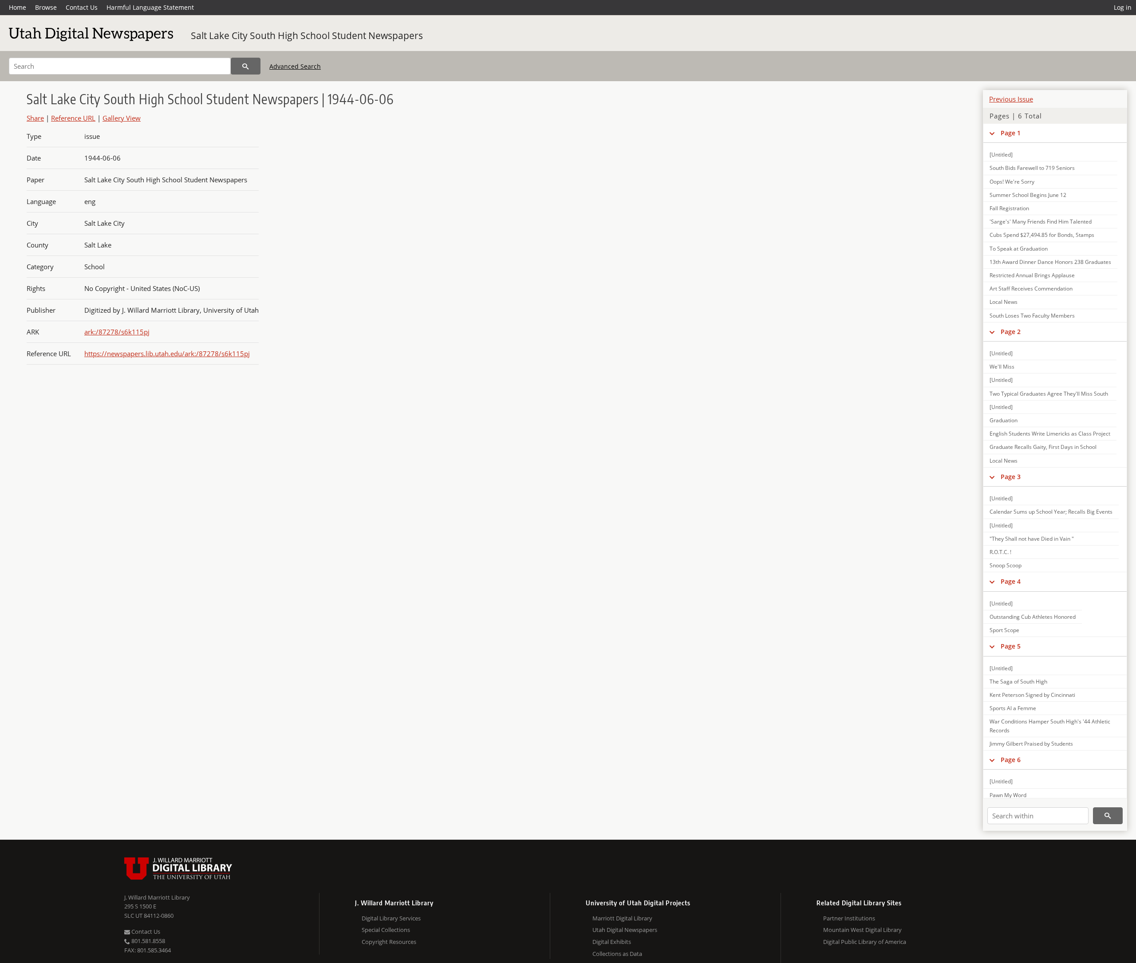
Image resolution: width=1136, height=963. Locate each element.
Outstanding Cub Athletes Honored (1033, 617)
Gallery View (122, 118)
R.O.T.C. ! (1000, 552)
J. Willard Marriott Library (157, 897)
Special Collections (386, 930)
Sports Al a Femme (1013, 708)
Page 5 (1011, 646)
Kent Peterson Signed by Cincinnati (1032, 695)
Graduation (1004, 420)
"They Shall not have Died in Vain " (1032, 538)
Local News (1004, 302)
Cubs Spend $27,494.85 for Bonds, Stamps (1042, 235)
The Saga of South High (1018, 681)
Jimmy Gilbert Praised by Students (1031, 743)
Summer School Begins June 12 (1028, 195)
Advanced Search (295, 66)
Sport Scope (1004, 630)
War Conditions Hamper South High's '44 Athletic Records (1050, 726)
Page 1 (1011, 133)
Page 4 (1011, 581)
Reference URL (73, 118)
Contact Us (82, 7)
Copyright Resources (389, 942)
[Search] (245, 66)
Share (35, 118)
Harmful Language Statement (150, 7)
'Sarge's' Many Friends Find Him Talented (1041, 221)
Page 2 (1011, 331)
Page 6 (1011, 759)
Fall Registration (1009, 208)
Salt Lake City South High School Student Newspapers (307, 35)
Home (17, 7)
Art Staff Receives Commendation (1031, 288)
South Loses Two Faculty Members (1032, 315)
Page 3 (1011, 476)
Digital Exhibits (611, 942)
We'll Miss (1002, 366)
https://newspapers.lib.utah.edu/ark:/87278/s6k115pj (167, 353)
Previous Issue (1011, 98)
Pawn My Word (1008, 795)
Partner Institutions (849, 918)
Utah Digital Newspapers (624, 930)
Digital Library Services (391, 918)
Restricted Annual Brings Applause (1032, 275)
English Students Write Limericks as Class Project (1050, 433)
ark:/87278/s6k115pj (117, 331)
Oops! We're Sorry (1012, 181)
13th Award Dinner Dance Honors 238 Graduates (1050, 262)
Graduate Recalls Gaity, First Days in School (1043, 447)
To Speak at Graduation (1019, 248)
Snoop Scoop (1006, 565)
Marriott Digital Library (622, 918)
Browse (46, 7)
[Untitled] (1001, 154)
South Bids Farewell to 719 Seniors (1032, 168)
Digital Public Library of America (864, 942)
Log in (1123, 7)
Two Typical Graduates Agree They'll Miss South (1049, 393)
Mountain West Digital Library (862, 930)
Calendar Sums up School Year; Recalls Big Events (1051, 511)
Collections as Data (617, 954)
